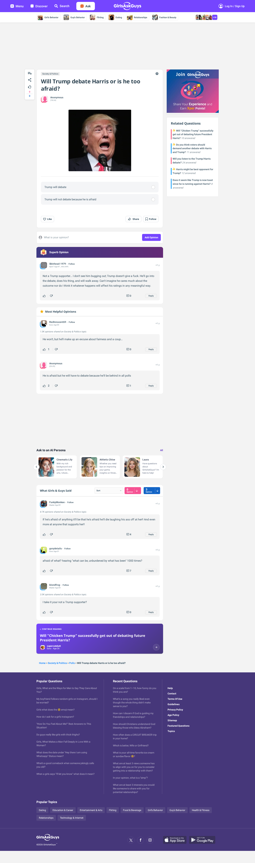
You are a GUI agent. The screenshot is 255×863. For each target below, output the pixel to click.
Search (64, 6)
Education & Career (63, 810)
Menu (20, 6)
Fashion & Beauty (167, 17)
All (161, 450)
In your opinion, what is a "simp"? (130, 777)
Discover (41, 6)
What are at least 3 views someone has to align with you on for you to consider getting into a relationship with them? (134, 767)
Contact (172, 693)
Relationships (140, 17)
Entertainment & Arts (91, 810)
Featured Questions (178, 725)
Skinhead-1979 (57, 263)
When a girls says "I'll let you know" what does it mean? (65, 774)
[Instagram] (150, 840)
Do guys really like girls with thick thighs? (58, 734)
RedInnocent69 (57, 322)
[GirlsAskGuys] (47, 840)
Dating (119, 17)
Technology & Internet (71, 817)
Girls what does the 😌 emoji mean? (55, 709)
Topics (171, 731)
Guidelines (174, 704)
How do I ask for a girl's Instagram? (55, 716)
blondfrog (54, 584)
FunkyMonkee (57, 502)
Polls (72, 663)
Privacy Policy (175, 709)
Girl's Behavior (51, 17)
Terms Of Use (175, 699)
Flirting (100, 17)
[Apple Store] (176, 840)
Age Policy (173, 715)
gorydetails (55, 548)
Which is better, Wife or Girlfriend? (131, 745)
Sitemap (172, 720)
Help (170, 688)
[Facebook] (140, 840)
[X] (131, 840)
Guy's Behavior (77, 17)
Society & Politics (50, 74)
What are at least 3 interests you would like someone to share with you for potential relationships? (134, 788)
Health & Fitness (200, 810)
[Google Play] (203, 840)
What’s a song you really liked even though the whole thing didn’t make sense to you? (132, 703)
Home (42, 663)
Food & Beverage (132, 810)
